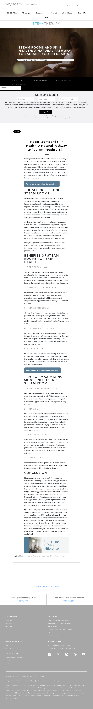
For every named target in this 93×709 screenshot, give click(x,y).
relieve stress (42, 233)
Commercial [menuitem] (40, 13)
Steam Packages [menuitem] (11, 626)
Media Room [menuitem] (10, 648)
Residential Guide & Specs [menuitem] (59, 620)
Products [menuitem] (8, 620)
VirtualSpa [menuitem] (26, 13)
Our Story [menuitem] (8, 664)
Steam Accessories (18, 84)
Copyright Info (12, 681)
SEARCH (71, 6)
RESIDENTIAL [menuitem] (12, 13)
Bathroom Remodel (63, 80)
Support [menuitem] (54, 13)
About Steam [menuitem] (67, 13)
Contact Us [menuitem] (82, 13)
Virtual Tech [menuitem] (53, 626)
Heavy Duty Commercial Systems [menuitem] (61, 648)
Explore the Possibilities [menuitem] (15, 657)
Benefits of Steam (17, 80)
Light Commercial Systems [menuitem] (59, 645)
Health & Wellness (40, 80)
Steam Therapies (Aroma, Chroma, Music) (35, 556)
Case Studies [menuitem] (10, 661)
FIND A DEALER (83, 6)
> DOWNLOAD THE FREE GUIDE (46, 587)
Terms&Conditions (27, 681)
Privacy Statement (43, 681)
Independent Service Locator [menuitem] (60, 629)
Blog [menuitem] (46, 17)
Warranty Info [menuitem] (53, 633)
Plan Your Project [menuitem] (12, 623)
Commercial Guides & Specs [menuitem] (59, 623)
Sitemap (56, 681)
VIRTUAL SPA (69, 601)
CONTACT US (24, 601)
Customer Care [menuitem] (54, 636)
